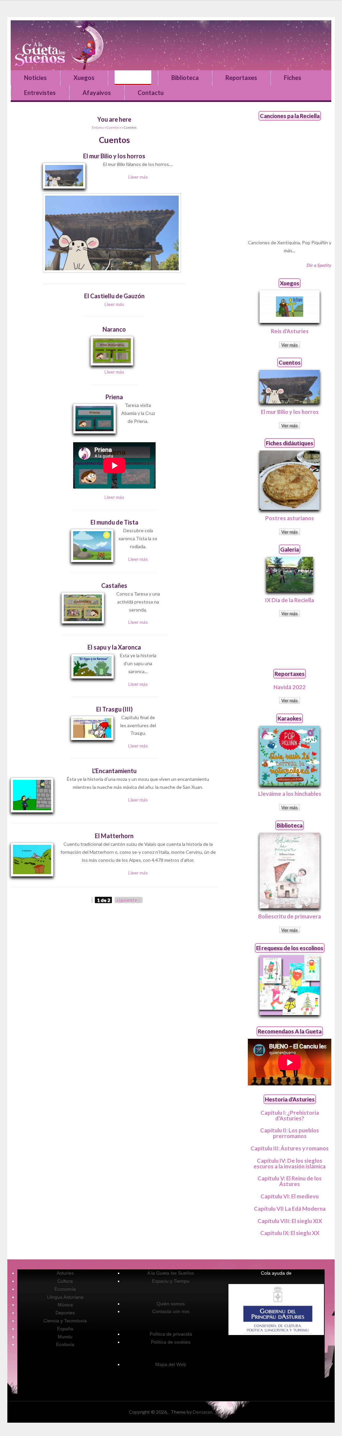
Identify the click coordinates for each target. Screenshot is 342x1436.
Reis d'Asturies (290, 331)
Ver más (289, 345)
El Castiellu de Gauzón (114, 296)
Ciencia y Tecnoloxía (65, 1320)
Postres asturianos (289, 518)
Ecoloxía (65, 1344)
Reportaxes (241, 77)
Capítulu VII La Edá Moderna (290, 1208)
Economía (65, 1289)
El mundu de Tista (114, 522)
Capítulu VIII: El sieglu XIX (290, 1220)
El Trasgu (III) (114, 709)
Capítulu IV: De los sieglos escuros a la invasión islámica (289, 1163)
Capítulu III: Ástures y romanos (289, 1148)
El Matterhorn (114, 835)
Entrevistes (40, 92)
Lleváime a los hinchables (289, 793)
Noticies (35, 77)
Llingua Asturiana (65, 1297)
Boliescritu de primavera (289, 916)
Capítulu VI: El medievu (290, 1196)
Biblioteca (185, 77)
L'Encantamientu (114, 770)
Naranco (114, 329)
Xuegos (84, 77)
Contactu (151, 92)
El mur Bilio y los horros (114, 156)
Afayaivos (96, 92)
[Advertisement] (289, 643)
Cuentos (133, 77)
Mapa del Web (170, 1364)
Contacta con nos (170, 1311)
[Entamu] (171, 45)
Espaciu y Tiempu (170, 1281)
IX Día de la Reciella (289, 600)
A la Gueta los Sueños (170, 1273)
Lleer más (138, 177)
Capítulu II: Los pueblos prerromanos (289, 1133)
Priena (114, 397)
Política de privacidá (171, 1334)
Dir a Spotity (319, 265)
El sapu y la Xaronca (114, 647)
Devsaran (202, 1412)
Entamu (98, 127)
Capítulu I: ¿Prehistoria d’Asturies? (290, 1115)
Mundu (65, 1336)
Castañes (114, 585)
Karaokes (290, 718)
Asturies (65, 1273)
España (65, 1328)
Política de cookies (170, 1342)
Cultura (65, 1281)
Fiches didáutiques (289, 443)
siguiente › (128, 900)
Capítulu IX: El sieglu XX (289, 1232)
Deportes (65, 1312)
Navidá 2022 (290, 687)
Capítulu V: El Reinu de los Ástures (290, 1181)
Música (65, 1304)
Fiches (292, 77)
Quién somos (171, 1303)
